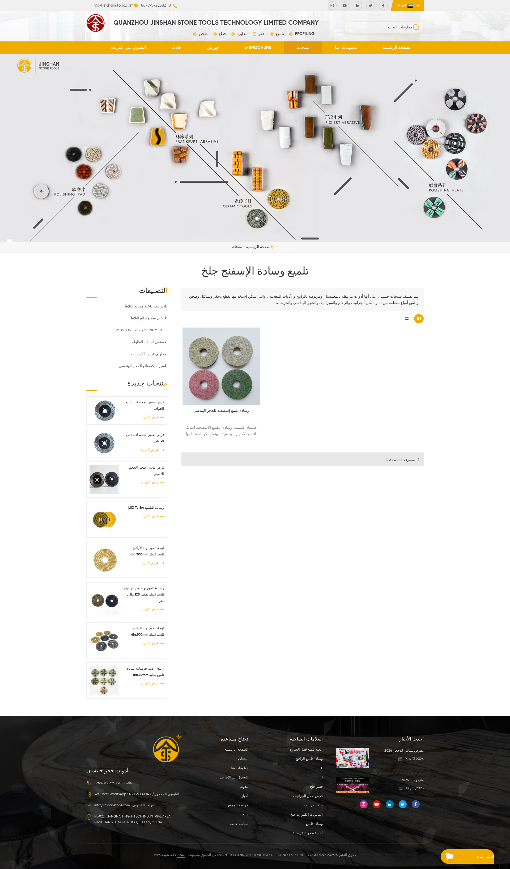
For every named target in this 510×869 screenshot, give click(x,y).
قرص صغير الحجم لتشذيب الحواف (145, 405)
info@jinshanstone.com (113, 5)
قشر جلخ (316, 787)
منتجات (302, 48)
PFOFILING (304, 34)
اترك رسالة (485, 856)
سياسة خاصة (239, 824)
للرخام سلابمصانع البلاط (148, 318)
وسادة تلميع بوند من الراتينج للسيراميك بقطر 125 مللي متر (144, 595)
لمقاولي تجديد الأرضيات (149, 354)
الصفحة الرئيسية (396, 48)
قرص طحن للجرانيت (308, 796)
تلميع (280, 34)
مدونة (244, 787)
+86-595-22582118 (157, 5)
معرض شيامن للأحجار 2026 (404, 750)
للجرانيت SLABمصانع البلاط (146, 306)
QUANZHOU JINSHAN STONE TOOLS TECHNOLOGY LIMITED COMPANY (216, 23)
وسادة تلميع (314, 824)
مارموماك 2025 (412, 780)
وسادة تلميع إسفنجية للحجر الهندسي (221, 411)
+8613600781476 (140, 794)
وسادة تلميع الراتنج (309, 759)
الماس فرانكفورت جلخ (306, 814)
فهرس (213, 48)
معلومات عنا (346, 48)
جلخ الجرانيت (313, 805)
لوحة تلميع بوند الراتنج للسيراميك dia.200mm (147, 551)
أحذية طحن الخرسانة (308, 833)
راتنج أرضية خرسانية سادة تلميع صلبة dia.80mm (145, 672)
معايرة (242, 34)
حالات (176, 48)
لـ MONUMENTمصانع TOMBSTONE (139, 330)
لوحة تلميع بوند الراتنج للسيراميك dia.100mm (147, 631)
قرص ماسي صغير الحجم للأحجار (146, 471)
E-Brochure (257, 48)
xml (245, 814)
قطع (222, 34)
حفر (261, 34)
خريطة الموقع (238, 805)
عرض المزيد (150, 417)
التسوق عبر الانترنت (128, 48)
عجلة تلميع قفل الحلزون (305, 749)
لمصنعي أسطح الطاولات (148, 342)
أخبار (244, 796)
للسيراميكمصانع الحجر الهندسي (143, 366)
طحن (203, 34)
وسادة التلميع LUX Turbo (146, 508)
